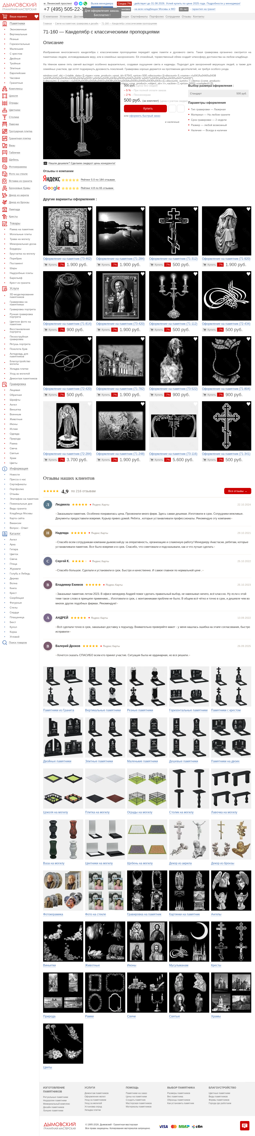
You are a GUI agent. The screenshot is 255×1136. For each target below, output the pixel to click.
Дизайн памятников (53, 1107)
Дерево (14, 578)
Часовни (15, 77)
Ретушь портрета (20, 344)
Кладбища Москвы (21, 513)
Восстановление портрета (20, 330)
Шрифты (15, 399)
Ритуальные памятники (55, 1097)
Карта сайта (17, 518)
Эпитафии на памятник (24, 498)
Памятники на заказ (136, 1093)
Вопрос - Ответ (19, 527)
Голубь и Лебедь (20, 573)
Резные (14, 39)
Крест (13, 592)
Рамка (13, 443)
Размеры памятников (178, 1093)
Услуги (90, 1087)
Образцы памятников (178, 1100)
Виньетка (15, 409)
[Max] (76, 3)
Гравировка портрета (23, 309)
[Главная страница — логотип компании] (59, 1126)
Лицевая (15, 390)
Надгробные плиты (21, 273)
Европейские (18, 73)
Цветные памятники (219, 1093)
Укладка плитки (19, 368)
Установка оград (93, 1106)
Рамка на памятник (21, 229)
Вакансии (15, 523)
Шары (13, 268)
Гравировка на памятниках (18, 303)
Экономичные (18, 29)
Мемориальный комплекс (56, 1104)
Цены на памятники (136, 1096)
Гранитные (16, 82)
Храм (13, 458)
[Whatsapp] (85, 3)
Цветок (14, 554)
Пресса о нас (18, 479)
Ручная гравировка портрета (21, 315)
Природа (15, 438)
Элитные (15, 68)
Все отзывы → (237, 491)
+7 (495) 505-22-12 (65, 8)
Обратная (16, 394)
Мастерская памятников (139, 1103)
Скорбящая (17, 597)
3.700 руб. (73, 459)
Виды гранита (18, 508)
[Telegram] (81, 3)
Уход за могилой (20, 373)
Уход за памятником (95, 1100)
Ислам (14, 428)
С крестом (16, 53)
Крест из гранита (20, 282)
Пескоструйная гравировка (19, 338)
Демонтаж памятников (23, 378)
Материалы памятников (138, 1106)
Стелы (14, 607)
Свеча (13, 448)
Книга (13, 588)
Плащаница (17, 617)
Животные (16, 419)
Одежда (14, 433)
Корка (13, 631)
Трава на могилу (20, 239)
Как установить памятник (180, 1103)
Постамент (16, 263)
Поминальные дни (21, 503)
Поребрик (16, 258)
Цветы (13, 462)
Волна (13, 583)
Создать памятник (135, 1100)
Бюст (13, 622)
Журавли (15, 568)
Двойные (15, 58)
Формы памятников (219, 1100)
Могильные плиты (21, 234)
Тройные (15, 63)
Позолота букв (18, 348)
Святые (14, 453)
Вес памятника (175, 1096)
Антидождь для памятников (19, 355)
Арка (12, 544)
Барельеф (16, 277)
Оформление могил (95, 1096)
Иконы (14, 424)
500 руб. (177, 264)
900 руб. (71, 329)
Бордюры (15, 248)
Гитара (14, 549)
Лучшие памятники (53, 1110)
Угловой (14, 636)
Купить (148, 108)
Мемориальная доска (23, 243)
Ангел (13, 404)
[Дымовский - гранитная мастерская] (17, 6)
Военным (15, 414)
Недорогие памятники (55, 1100)
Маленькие (16, 48)
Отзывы (14, 493)
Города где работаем (220, 1103)
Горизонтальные (20, 43)
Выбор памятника (181, 1087)
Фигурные (16, 602)
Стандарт (196, 93)
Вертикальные (18, 34)
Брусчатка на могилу (22, 253)
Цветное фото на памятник (20, 323)
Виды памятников (218, 1096)
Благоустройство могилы (20, 362)
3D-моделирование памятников (22, 295)
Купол (13, 626)
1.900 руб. (73, 264)
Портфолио (17, 489)
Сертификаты (18, 484)
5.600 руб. (179, 459)
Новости (15, 474)
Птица (13, 563)
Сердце (14, 612)
